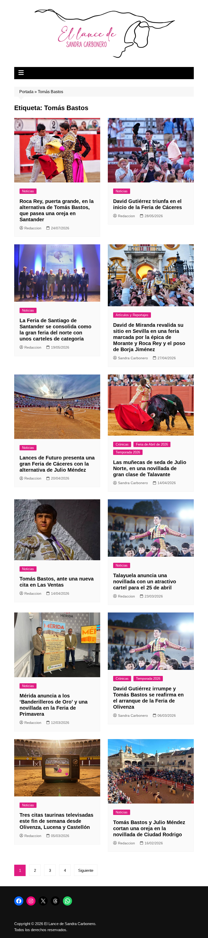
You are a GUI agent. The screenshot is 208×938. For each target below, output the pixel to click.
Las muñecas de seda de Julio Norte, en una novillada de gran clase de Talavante (149, 468)
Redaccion (32, 228)
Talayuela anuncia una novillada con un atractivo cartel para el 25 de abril (144, 581)
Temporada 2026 (128, 452)
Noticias (28, 191)
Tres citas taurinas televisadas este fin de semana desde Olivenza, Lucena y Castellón (56, 821)
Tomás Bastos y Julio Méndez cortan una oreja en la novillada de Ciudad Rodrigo (149, 828)
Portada (26, 92)
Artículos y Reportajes (132, 315)
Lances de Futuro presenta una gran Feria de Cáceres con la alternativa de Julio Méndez (57, 464)
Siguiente (85, 870)
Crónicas (122, 444)
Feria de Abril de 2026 (152, 444)
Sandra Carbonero (133, 358)
